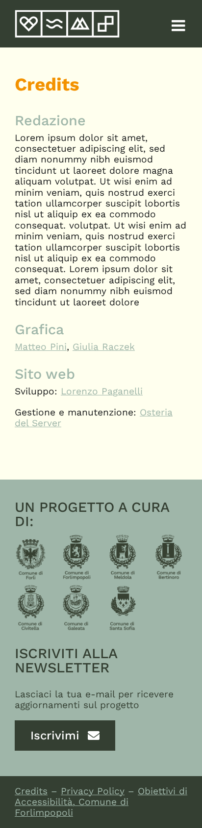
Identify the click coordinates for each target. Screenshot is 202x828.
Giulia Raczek (104, 346)
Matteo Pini (41, 346)
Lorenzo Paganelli (102, 391)
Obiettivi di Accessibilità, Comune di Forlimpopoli (101, 802)
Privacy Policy (93, 791)
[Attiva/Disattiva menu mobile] (179, 25)
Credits (31, 791)
